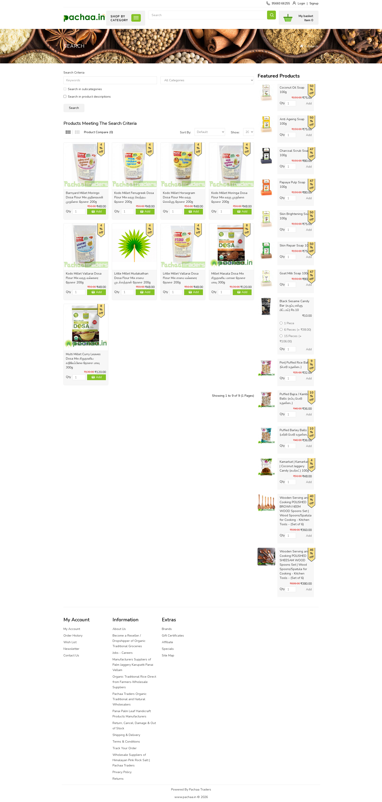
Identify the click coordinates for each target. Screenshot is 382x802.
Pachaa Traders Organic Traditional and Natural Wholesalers (130, 699)
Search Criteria (73, 72)
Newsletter (71, 649)
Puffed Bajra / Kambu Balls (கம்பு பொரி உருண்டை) (294, 398)
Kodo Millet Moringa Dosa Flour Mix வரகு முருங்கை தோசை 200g (229, 197)
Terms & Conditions (126, 741)
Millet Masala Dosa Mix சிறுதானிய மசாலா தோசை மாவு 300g (228, 277)
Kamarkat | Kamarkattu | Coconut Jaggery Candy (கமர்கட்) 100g (295, 466)
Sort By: (185, 132)
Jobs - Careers (123, 653)
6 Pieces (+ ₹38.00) (297, 330)
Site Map (168, 655)
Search (271, 15)
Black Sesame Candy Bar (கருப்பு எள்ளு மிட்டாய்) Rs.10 (294, 305)
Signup (314, 4)
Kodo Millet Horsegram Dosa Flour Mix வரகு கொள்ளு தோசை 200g (179, 197)
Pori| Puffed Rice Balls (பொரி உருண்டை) (295, 364)
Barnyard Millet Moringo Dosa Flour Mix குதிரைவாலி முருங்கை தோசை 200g (84, 197)
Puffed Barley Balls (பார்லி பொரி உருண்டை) (294, 432)
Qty (68, 211)
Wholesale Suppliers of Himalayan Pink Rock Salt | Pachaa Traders (131, 760)
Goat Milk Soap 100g (294, 273)
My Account (71, 629)
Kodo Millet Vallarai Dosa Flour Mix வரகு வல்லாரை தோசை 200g (83, 277)
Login (301, 4)
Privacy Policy (122, 772)
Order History (72, 635)
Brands (167, 629)
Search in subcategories (85, 89)
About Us (119, 629)
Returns (118, 779)
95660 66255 (281, 4)
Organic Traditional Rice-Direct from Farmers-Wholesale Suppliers (134, 682)
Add (99, 211)
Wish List (69, 642)
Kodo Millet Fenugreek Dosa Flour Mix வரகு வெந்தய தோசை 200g (134, 197)
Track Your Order (125, 748)
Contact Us (71, 655)
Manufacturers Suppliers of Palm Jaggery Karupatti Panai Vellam (133, 664)
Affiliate (167, 642)
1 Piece (289, 323)
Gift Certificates (173, 635)
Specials (168, 649)
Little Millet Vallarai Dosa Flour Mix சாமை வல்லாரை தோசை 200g (181, 277)
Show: (235, 132)
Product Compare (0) (98, 132)
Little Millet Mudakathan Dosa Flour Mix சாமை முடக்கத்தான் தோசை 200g (132, 277)
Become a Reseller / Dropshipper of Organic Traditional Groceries (129, 640)
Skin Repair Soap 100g (296, 245)
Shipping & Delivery (126, 735)
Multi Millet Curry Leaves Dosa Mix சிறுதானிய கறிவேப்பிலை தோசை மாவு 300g (83, 361)
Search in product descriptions (89, 97)
